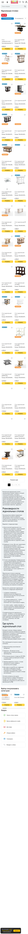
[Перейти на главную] (14, 2)
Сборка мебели (11, 733)
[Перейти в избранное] (20, 2)
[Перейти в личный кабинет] (26, 2)
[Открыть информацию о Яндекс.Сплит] (7, 45)
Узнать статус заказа (12, 715)
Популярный (5, 63)
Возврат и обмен (11, 745)
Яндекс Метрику (5, 930)
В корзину (7, 48)
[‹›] (7, 181)
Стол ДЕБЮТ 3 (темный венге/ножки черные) (6, 698)
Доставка (9, 727)
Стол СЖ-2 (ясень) (19, 697)
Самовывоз (10, 739)
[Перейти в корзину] (23, 2)
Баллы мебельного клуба (13, 721)
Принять (17, 930)
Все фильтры (8, 18)
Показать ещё (14, 480)
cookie (10, 929)
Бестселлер (17, 32)
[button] (7, 2)
